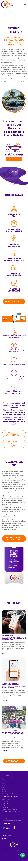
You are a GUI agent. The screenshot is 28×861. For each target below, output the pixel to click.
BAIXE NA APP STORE (12, 434)
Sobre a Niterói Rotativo (8, 778)
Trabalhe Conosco (6, 788)
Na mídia (4, 792)
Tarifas (3, 783)
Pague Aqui (5, 803)
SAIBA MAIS (12, 159)
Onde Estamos (5, 799)
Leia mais (5, 653)
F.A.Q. (3, 786)
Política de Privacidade (8, 780)
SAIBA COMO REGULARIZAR (13, 539)
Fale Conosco (5, 801)
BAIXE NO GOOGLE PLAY (12, 444)
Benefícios (4, 782)
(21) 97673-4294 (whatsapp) (9, 809)
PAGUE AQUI (12, 302)
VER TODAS (12, 761)
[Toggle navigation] (25, 4)
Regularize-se (5, 805)
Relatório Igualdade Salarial (9, 794)
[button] (24, 175)
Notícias (4, 790)
